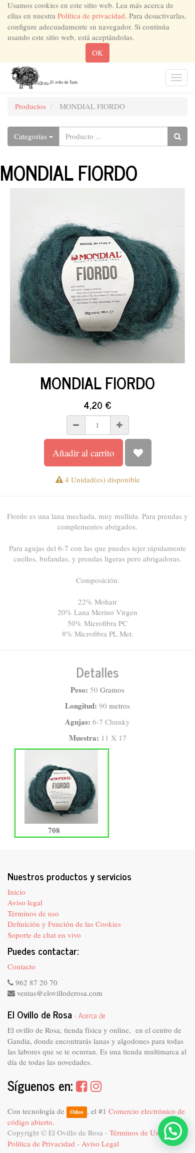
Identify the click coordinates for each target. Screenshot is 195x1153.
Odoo (77, 1111)
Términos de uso (33, 913)
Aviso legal (25, 902)
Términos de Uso (136, 1132)
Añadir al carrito (83, 452)
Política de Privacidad (41, 1143)
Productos (30, 106)
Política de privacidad (91, 16)
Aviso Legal (100, 1143)
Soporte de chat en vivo (44, 935)
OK (97, 53)
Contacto (22, 966)
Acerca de (92, 1015)
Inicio (17, 892)
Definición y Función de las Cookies (64, 924)
